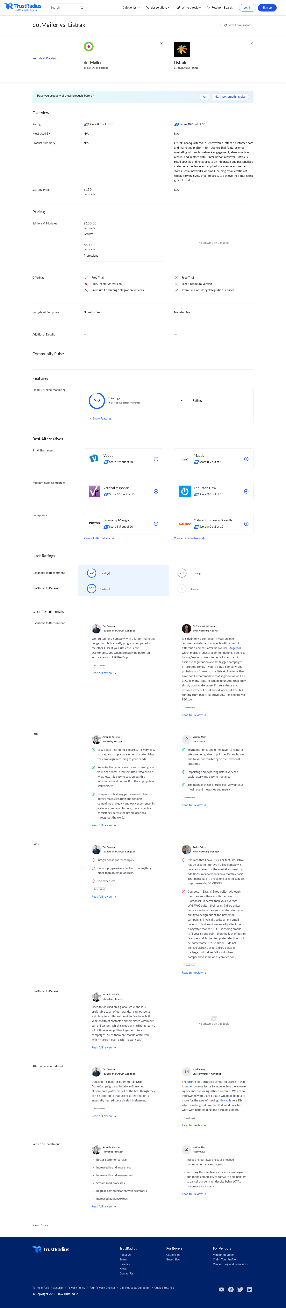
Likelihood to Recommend (48, 573)
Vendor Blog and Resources (230, 1264)
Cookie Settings (164, 1287)
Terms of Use (40, 1287)
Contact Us (126, 1273)
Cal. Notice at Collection (135, 1287)
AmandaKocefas (111, 737)
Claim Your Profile (224, 1259)
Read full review (102, 673)
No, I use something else (230, 96)
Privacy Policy (76, 1287)
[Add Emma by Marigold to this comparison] (156, 523)
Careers (125, 1264)
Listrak (180, 63)
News (123, 1269)
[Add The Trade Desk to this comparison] (246, 491)
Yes (205, 96)
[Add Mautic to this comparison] (246, 459)
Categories (129, 7)
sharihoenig (199, 1069)
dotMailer (93, 63)
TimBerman (109, 626)
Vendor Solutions (223, 1255)
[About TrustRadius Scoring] (86, 124)
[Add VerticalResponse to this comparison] (156, 491)
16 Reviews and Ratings (96, 68)
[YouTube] (221, 1289)
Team (123, 1259)
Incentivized (99, 666)
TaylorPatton (199, 847)
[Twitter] (240, 1289)
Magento (234, 648)
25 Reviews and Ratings (186, 68)
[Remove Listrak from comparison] (252, 43)
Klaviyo (223, 1100)
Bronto (191, 1082)
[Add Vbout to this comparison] (156, 459)
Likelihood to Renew (45, 588)
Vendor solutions (156, 7)
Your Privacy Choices (102, 1287)
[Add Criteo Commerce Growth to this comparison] (246, 523)
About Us (125, 1255)
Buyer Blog (173, 1259)
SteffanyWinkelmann (204, 626)
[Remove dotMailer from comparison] (161, 43)
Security (58, 1287)
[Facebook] (231, 1289)
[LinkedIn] (250, 1289)
